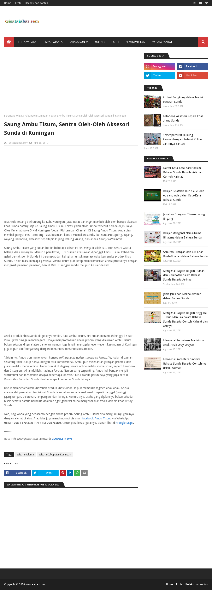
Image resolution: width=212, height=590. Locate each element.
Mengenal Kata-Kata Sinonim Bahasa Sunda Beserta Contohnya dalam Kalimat (184, 364)
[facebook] (200, 3)
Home (7, 3)
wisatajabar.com (18, 142)
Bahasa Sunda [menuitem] (79, 41)
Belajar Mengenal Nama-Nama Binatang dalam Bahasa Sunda (182, 235)
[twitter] (206, 3)
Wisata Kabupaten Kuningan (32, 115)
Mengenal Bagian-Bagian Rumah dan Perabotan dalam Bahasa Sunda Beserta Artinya (184, 275)
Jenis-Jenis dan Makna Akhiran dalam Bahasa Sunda (182, 296)
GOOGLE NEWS (62, 438)
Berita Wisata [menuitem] (26, 41)
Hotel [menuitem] (116, 41)
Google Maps (124, 422)
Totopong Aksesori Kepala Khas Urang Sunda (183, 118)
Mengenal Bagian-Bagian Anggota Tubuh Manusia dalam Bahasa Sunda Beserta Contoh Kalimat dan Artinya (185, 319)
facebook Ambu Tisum (96, 418)
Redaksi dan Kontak (36, 3)
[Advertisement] (71, 82)
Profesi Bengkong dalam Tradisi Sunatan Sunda (183, 99)
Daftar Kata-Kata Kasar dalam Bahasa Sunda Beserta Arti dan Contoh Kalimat (182, 172)
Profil (18, 3)
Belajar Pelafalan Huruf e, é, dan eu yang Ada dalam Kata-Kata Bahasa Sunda (183, 195)
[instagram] (195, 3)
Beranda (9, 115)
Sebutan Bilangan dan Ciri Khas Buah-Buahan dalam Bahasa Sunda (185, 254)
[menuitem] (9, 42)
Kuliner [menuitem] (100, 41)
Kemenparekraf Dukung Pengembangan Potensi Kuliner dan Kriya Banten (183, 139)
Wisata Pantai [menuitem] (162, 41)
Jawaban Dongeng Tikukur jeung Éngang (184, 216)
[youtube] (192, 75)
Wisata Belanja (25, 454)
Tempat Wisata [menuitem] (52, 41)
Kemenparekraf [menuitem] (136, 41)
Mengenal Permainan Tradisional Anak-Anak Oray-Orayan (183, 342)
